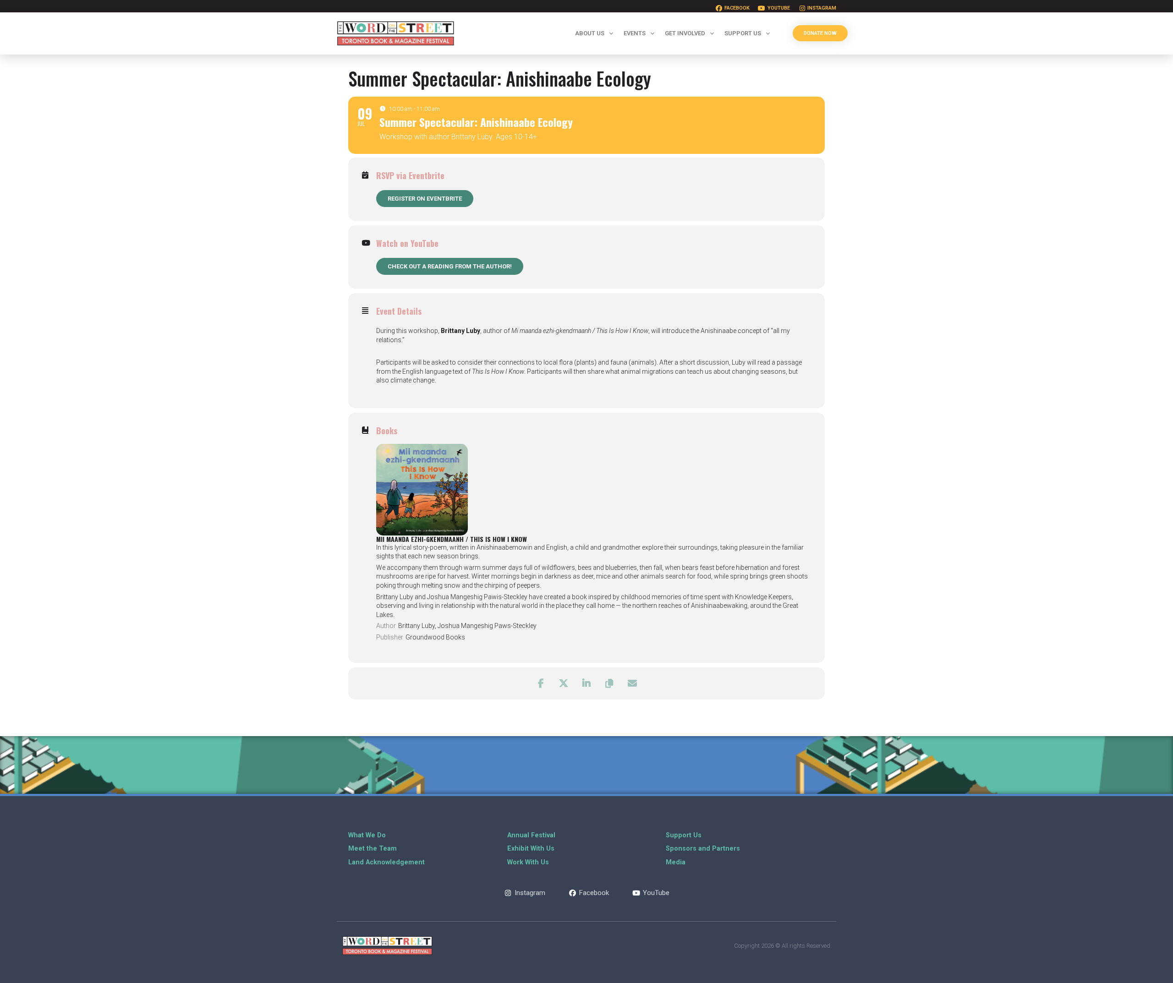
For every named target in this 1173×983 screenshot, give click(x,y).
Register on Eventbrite (425, 198)
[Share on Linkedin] (586, 683)
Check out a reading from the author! (450, 266)
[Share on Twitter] (563, 683)
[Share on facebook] (540, 683)
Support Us (742, 33)
